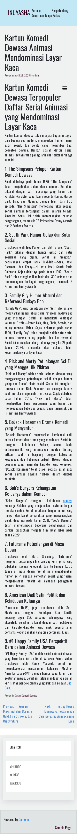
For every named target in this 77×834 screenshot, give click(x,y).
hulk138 (14, 774)
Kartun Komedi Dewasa (26, 695)
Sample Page (63, 827)
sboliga (67, 500)
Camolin (24, 819)
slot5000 (15, 766)
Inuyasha (19, 12)
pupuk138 (15, 783)
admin (36, 75)
